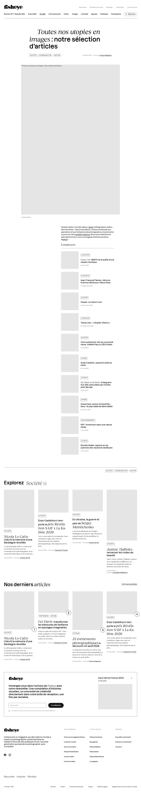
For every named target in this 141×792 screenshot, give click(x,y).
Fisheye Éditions (95, 747)
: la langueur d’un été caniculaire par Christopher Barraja (96, 384)
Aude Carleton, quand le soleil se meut (96, 364)
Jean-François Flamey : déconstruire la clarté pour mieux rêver (96, 281)
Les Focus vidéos (69, 761)
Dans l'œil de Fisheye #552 (111, 678)
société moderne (82, 234)
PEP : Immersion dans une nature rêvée (96, 426)
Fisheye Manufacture (97, 756)
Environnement (55, 14)
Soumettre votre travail (96, 7)
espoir (65, 239)
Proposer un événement (123, 742)
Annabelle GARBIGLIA (120, 572)
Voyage (75, 14)
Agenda (94, 14)
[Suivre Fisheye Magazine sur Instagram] (10, 755)
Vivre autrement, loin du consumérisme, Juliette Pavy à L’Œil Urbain (97, 343)
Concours (118, 747)
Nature (57, 55)
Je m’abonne (56, 705)
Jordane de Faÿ (25, 558)
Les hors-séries (69, 756)
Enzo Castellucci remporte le (52, 527)
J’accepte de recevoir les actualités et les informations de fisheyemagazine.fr (33, 710)
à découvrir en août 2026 (86, 642)
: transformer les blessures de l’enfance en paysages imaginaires (53, 624)
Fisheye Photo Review (71, 751)
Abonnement (83, 7)
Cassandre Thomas (61, 550)
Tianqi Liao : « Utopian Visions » (95, 323)
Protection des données (76, 786)
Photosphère (116, 14)
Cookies (90, 786)
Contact (62, 786)
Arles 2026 (32, 14)
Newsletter (109, 7)
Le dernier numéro (70, 742)
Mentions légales (103, 786)
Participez (104, 14)
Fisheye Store (120, 7)
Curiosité (84, 14)
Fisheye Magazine (106, 55)
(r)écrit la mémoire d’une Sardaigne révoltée (18, 539)
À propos (53, 786)
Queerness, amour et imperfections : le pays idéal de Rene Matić (97, 405)
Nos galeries (94, 742)
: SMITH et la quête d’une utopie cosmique (97, 260)
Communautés (45, 55)
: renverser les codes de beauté (120, 552)
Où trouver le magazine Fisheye (74, 737)
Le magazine (94, 761)
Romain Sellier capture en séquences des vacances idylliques (97, 446)
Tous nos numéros (70, 747)
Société (43, 14)
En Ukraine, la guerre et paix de (85, 523)
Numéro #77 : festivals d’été (14, 14)
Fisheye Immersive (96, 737)
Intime (66, 14)
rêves (90, 227)
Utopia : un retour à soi (91, 302)
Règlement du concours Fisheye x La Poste (124, 786)
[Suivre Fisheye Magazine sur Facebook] (5, 755)
